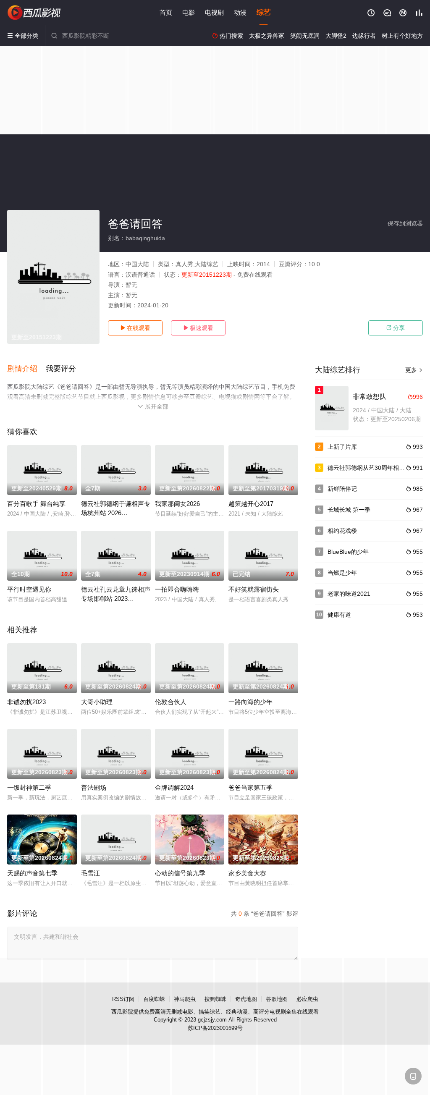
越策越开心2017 (250, 503)
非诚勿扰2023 (26, 701)
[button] (26, 369)
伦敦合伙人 (170, 701)
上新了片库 (342, 446)
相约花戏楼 (342, 530)
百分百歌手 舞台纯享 (36, 503)
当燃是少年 (342, 572)
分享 (395, 328)
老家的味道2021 (349, 593)
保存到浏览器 (405, 223)
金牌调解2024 (174, 787)
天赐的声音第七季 (32, 873)
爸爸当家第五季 (250, 787)
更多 (414, 370)
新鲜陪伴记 (342, 488)
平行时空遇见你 (29, 589)
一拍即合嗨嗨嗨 (177, 589)
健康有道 (339, 614)
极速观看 (198, 328)
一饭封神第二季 (29, 787)
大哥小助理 (97, 701)
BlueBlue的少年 (348, 551)
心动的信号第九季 (180, 873)
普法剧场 (93, 787)
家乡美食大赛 (247, 873)
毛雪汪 (90, 873)
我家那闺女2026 (177, 503)
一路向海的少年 (250, 701)
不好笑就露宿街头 (253, 589)
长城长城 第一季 (349, 509)
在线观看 (135, 328)
